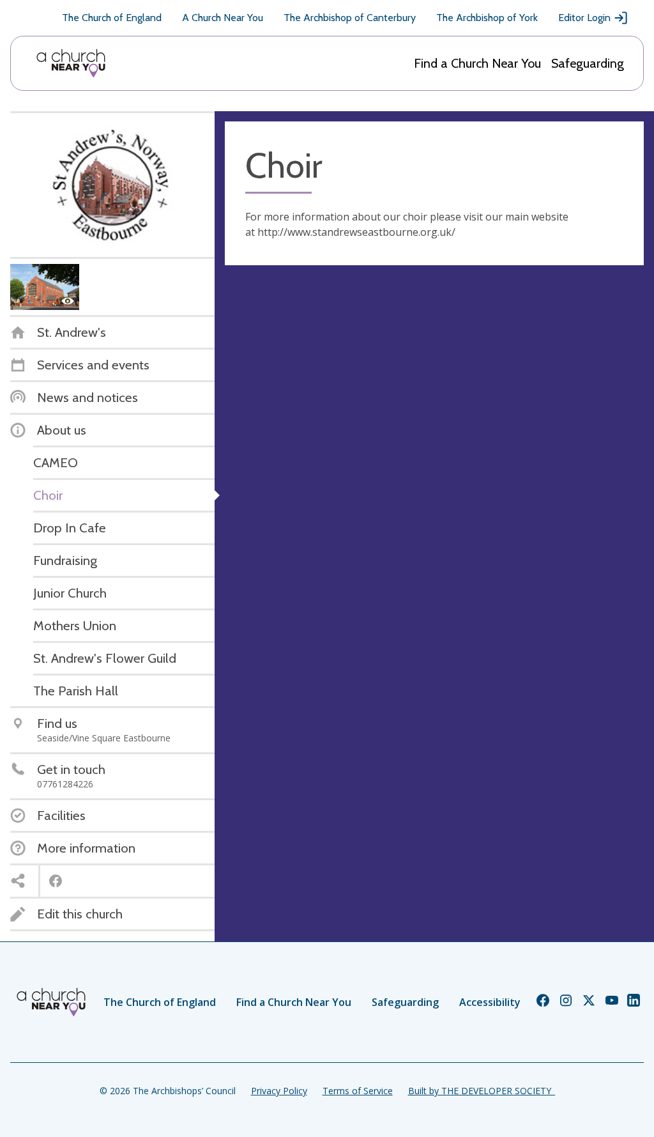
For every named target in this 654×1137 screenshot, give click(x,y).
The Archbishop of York (487, 18)
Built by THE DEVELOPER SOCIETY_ (481, 1091)
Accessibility (490, 1002)
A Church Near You (222, 18)
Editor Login (584, 18)
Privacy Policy (279, 1091)
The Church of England (112, 18)
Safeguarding (587, 63)
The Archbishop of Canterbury (350, 18)
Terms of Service (358, 1091)
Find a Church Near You (477, 63)
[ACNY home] (71, 63)
